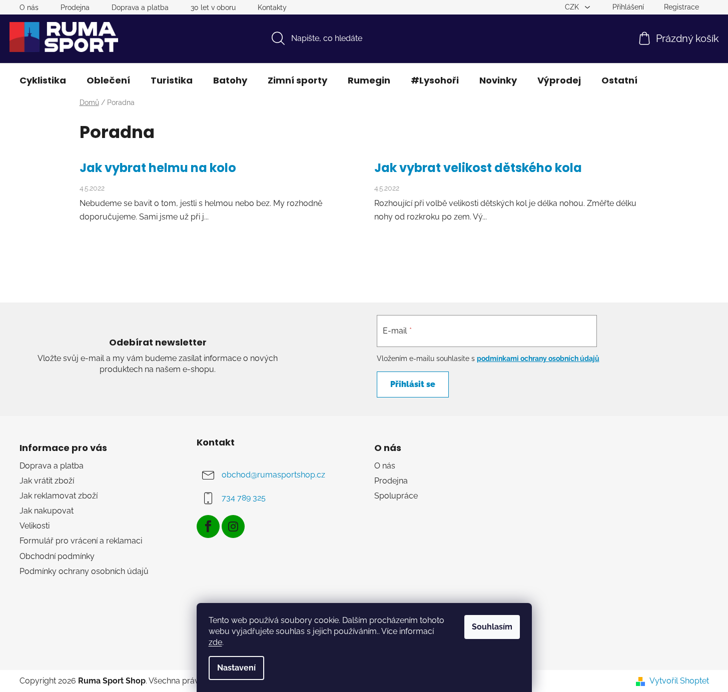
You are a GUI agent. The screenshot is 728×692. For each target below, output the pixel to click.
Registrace (681, 7)
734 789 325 (244, 497)
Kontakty (272, 8)
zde (215, 642)
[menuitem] (43, 81)
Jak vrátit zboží (47, 481)
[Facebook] (208, 526)
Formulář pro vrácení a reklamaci (81, 541)
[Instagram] (233, 526)
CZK (573, 7)
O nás (29, 8)
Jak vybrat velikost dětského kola (478, 168)
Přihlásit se (412, 384)
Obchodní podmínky (57, 556)
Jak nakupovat (47, 511)
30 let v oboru (213, 8)
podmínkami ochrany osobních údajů (538, 358)
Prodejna (75, 8)
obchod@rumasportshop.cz (273, 475)
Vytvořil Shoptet (679, 681)
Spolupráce (396, 495)
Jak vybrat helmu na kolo (158, 168)
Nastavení (236, 667)
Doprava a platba (140, 8)
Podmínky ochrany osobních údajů (84, 571)
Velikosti (35, 525)
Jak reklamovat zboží (59, 495)
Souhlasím (492, 627)
